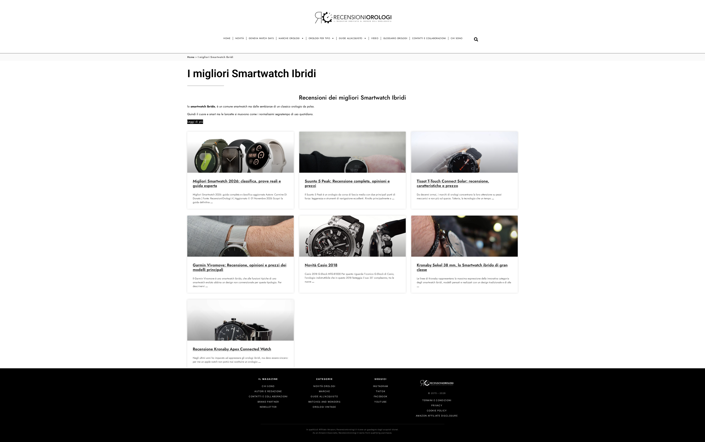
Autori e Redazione (268, 391)
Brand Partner (268, 401)
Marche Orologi (289, 38)
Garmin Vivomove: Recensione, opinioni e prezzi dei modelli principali (239, 267)
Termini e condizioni (436, 400)
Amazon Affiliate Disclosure (437, 416)
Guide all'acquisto (324, 396)
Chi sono (456, 38)
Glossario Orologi (395, 38)
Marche (324, 391)
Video (374, 38)
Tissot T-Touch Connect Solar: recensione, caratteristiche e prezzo (453, 183)
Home (226, 38)
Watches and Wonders (324, 401)
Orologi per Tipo (319, 38)
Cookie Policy (437, 410)
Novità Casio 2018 (321, 265)
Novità (239, 38)
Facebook (380, 396)
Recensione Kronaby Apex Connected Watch (232, 349)
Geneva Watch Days (261, 38)
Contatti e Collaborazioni (429, 38)
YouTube (380, 401)
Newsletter (268, 407)
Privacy (436, 405)
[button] (476, 39)
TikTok (380, 391)
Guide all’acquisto (350, 38)
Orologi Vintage (324, 407)
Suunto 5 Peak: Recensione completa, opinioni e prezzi (347, 183)
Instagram (380, 386)
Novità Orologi (324, 386)
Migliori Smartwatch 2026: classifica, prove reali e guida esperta (237, 183)
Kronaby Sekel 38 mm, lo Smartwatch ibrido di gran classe (462, 267)
